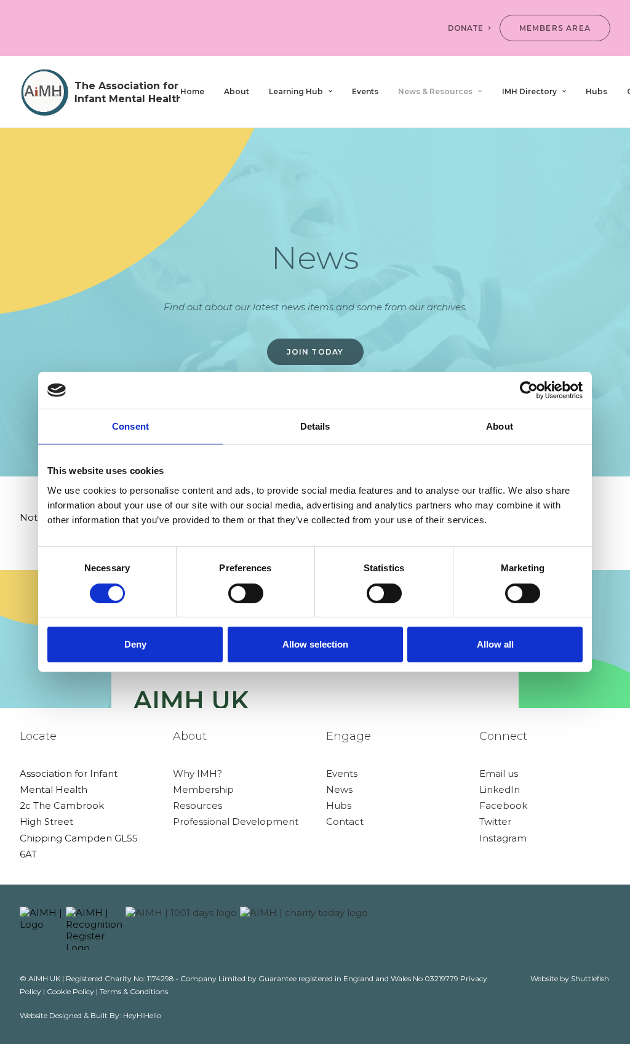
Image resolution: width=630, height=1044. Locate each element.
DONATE (465, 28)
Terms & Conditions (134, 991)
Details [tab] (315, 426)
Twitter (495, 821)
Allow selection (315, 644)
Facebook (503, 805)
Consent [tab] (130, 426)
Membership (203, 789)
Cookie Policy (70, 991)
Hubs (596, 91)
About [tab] (499, 426)
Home (192, 91)
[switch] (245, 593)
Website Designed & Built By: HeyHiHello (90, 1015)
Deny (135, 644)
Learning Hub (296, 91)
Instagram (503, 838)
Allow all (495, 644)
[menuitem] (471, 28)
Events (365, 91)
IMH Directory (529, 91)
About (236, 91)
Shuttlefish (590, 978)
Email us (498, 773)
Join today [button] (315, 351)
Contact (345, 821)
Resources (197, 805)
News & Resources (435, 91)
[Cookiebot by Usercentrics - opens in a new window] (529, 390)
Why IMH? (197, 773)
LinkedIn (499, 789)
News (339, 789)
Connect (503, 736)
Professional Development (235, 821)
